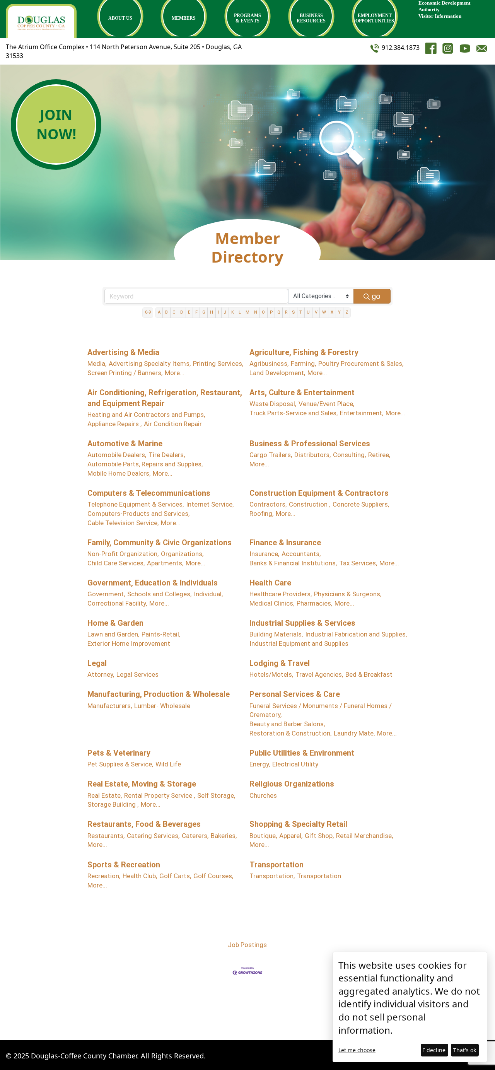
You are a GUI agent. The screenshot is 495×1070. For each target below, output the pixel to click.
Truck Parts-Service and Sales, (293, 413)
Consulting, (349, 455)
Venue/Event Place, (326, 404)
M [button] (247, 312)
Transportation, (272, 876)
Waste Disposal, (272, 404)
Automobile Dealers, (116, 455)
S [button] (293, 312)
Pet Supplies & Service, (120, 764)
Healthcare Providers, (280, 594)
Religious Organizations (291, 783)
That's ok (464, 1050)
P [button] (271, 312)
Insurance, (264, 554)
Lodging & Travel (279, 663)
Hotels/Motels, (271, 674)
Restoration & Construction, (290, 733)
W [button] (324, 312)
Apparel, (290, 836)
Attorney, (100, 674)
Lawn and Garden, (113, 634)
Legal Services (137, 674)
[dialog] (410, 1007)
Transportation (276, 864)
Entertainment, (361, 413)
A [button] (159, 312)
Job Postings (247, 945)
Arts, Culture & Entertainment (302, 392)
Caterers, (195, 836)
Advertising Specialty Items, (150, 363)
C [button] (174, 312)
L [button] (240, 312)
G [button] (203, 312)
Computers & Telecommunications (148, 493)
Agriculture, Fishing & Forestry (303, 352)
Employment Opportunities (374, 18)
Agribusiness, (268, 363)
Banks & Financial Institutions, (293, 563)
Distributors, (312, 455)
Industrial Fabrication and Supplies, (356, 634)
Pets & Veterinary (118, 753)
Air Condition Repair (173, 424)
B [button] (166, 312)
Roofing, (261, 513)
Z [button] (346, 312)
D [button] (181, 312)
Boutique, (263, 836)
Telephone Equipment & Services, (135, 504)
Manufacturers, (109, 706)
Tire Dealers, (166, 455)
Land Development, (277, 373)
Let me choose (357, 1050)
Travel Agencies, (319, 674)
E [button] (189, 312)
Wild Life (168, 764)
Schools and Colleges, (159, 594)
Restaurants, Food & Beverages (144, 824)
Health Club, (140, 876)
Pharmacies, (314, 603)
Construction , (309, 504)
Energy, (259, 764)
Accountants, (301, 554)
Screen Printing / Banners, (124, 373)
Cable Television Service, (123, 523)
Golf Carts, (175, 876)
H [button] (211, 312)
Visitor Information (439, 16)
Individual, (208, 594)
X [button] (332, 312)
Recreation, (103, 876)
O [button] (263, 312)
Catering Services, (153, 836)
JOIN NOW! (56, 124)
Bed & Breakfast (369, 674)
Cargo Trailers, (270, 455)
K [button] (232, 312)
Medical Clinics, (271, 603)
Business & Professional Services (309, 443)
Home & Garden (115, 623)
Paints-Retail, (161, 634)
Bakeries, (224, 836)
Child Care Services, (116, 563)
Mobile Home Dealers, (118, 473)
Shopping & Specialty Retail (298, 824)
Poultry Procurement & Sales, (360, 363)
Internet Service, (210, 504)
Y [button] (339, 312)
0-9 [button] (148, 312)
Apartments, (165, 563)
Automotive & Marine (124, 443)
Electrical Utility (295, 764)
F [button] (196, 312)
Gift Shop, (319, 836)
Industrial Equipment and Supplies (298, 643)
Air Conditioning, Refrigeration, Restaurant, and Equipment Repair (164, 398)
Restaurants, (106, 836)
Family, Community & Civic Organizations (159, 542)
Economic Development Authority (444, 6)
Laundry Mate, (354, 733)
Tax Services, (358, 563)
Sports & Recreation (123, 864)
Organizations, (182, 554)
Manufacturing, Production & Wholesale (158, 694)
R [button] (286, 312)
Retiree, (379, 455)
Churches (263, 795)
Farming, (303, 363)
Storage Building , (112, 804)
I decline (434, 1050)
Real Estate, (104, 795)
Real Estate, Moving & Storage (141, 783)
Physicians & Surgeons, (347, 594)
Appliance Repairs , (114, 424)
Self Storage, (216, 795)
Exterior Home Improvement (128, 643)
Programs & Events (247, 18)
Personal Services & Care (294, 694)
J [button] (225, 312)
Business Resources (311, 18)
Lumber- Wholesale (162, 706)
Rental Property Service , (159, 795)
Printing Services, (218, 363)
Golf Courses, (213, 876)
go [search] (376, 296)
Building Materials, (276, 634)
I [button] (218, 312)
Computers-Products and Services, (138, 513)
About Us (120, 18)
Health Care (270, 582)
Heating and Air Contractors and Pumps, (146, 414)
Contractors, (268, 504)
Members (184, 18)
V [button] (316, 312)
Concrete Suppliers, (361, 504)
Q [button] (278, 312)
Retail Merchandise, (364, 836)
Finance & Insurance (285, 542)
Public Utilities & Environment (301, 753)
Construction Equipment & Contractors (319, 493)
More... (174, 373)
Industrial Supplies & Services (302, 623)
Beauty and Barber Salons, (287, 724)
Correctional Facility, (117, 603)
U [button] (308, 312)
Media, (96, 363)
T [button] (300, 312)
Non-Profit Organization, (123, 554)
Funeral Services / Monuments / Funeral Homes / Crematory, (320, 710)
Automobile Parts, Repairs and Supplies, (145, 464)
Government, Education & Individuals (152, 582)
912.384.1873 (400, 47)
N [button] (255, 312)
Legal (97, 663)
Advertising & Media (123, 352)
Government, (106, 594)
